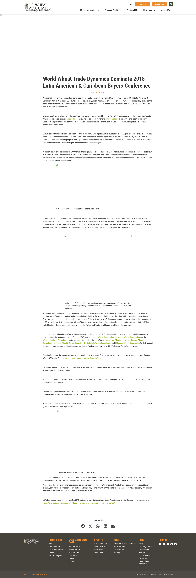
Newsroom (147, 10)
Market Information (88, 10)
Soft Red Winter (74, 549)
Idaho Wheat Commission (103, 337)
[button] (171, 4)
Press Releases (99, 547)
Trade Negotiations (145, 547)
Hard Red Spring (74, 553)
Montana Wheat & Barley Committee (68, 343)
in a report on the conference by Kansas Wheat (82, 358)
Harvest (51, 553)
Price (50, 543)
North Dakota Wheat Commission (97, 343)
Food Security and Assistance (145, 557)
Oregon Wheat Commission (129, 337)
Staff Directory (119, 550)
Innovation (142, 553)
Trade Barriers (144, 550)
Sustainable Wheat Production (124, 543)
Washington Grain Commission (55, 340)
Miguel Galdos (72, 119)
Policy (131, 4)
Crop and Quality (112, 10)
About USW (165, 10)
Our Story (117, 553)
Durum (71, 562)
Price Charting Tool (55, 556)
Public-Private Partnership (144, 562)
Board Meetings (99, 553)
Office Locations (119, 547)
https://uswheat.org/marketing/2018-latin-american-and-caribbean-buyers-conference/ (79, 503)
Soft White (72, 559)
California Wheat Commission (118, 340)
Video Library (98, 550)
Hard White (73, 556)
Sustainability (132, 10)
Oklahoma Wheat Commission (127, 343)
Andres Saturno (112, 119)
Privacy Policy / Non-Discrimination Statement (37, 574)
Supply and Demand (56, 550)
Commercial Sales (55, 547)
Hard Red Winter (74, 546)
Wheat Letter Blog (100, 543)
